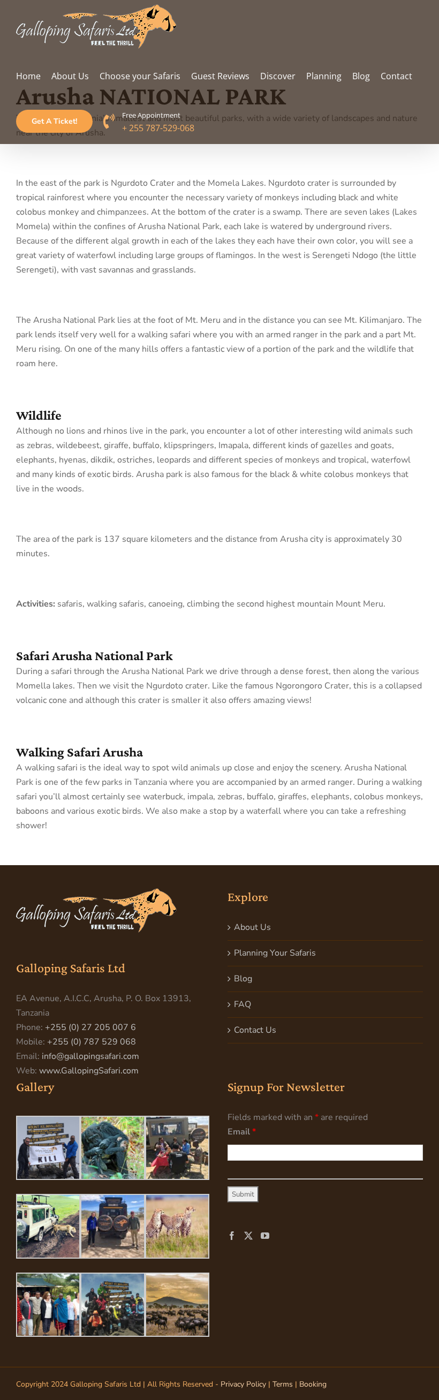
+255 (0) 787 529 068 (91, 1042)
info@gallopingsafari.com (90, 1056)
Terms (283, 1384)
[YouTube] (265, 1235)
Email (242, 1132)
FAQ (242, 1004)
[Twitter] (248, 1235)
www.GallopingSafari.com (89, 1071)
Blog (243, 979)
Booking (313, 1384)
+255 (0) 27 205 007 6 (90, 1027)
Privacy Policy (243, 1384)
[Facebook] (232, 1235)
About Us (252, 927)
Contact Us (255, 1030)
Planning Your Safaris (275, 953)
